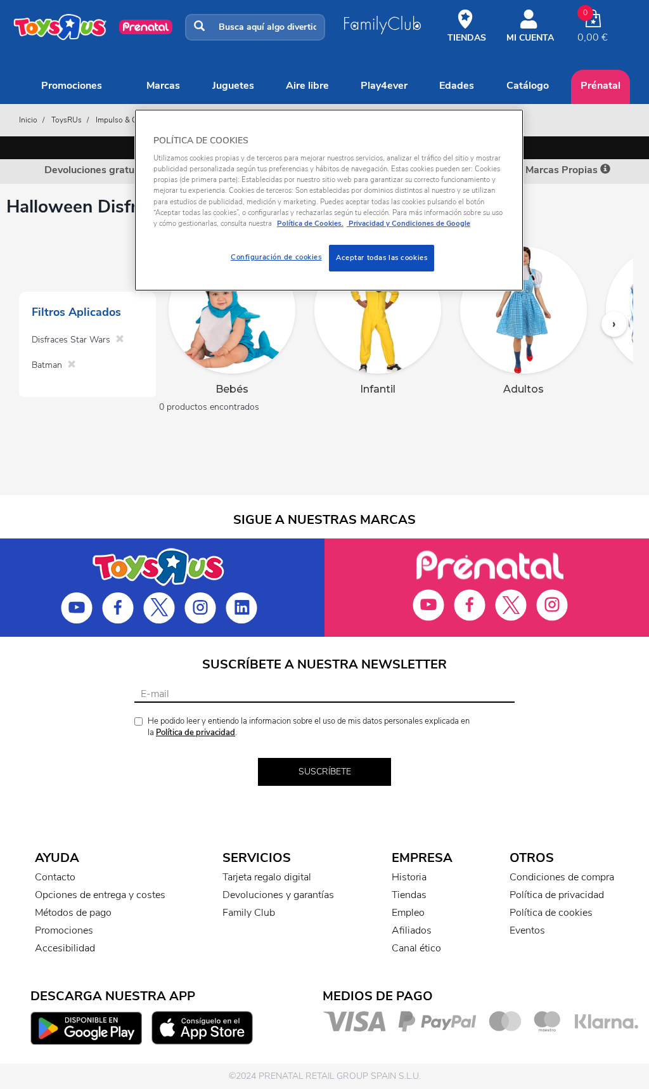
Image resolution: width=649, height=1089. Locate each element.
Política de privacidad (195, 732)
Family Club (248, 913)
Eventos (527, 930)
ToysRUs (66, 120)
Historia (409, 877)
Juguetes (233, 86)
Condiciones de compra (562, 877)
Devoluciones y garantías (278, 895)
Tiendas (409, 895)
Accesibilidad (65, 948)
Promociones (71, 86)
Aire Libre (307, 86)
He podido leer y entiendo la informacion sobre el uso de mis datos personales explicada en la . (309, 727)
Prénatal (600, 86)
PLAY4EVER (384, 86)
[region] (329, 200)
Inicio (28, 120)
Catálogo (527, 86)
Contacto (55, 877)
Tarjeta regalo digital (266, 877)
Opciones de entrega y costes (100, 895)
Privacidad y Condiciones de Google (408, 223)
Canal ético (416, 948)
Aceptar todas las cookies (381, 257)
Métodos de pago (73, 913)
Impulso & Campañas (131, 120)
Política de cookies (551, 913)
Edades (456, 86)
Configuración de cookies (276, 257)
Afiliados (412, 930)
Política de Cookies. (310, 223)
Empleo (408, 913)
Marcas (163, 86)
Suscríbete (325, 772)
